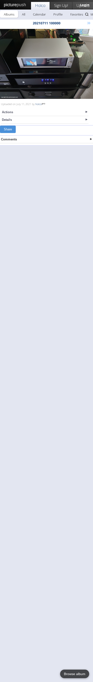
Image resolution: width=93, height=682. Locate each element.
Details (7, 120)
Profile (58, 14)
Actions (7, 112)
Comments (9, 139)
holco (38, 104)
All (23, 14)
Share (8, 129)
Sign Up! (61, 5)
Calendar (39, 14)
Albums (9, 14)
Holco (40, 5)
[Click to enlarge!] (46, 64)
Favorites (76, 14)
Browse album (74, 674)
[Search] (87, 14)
